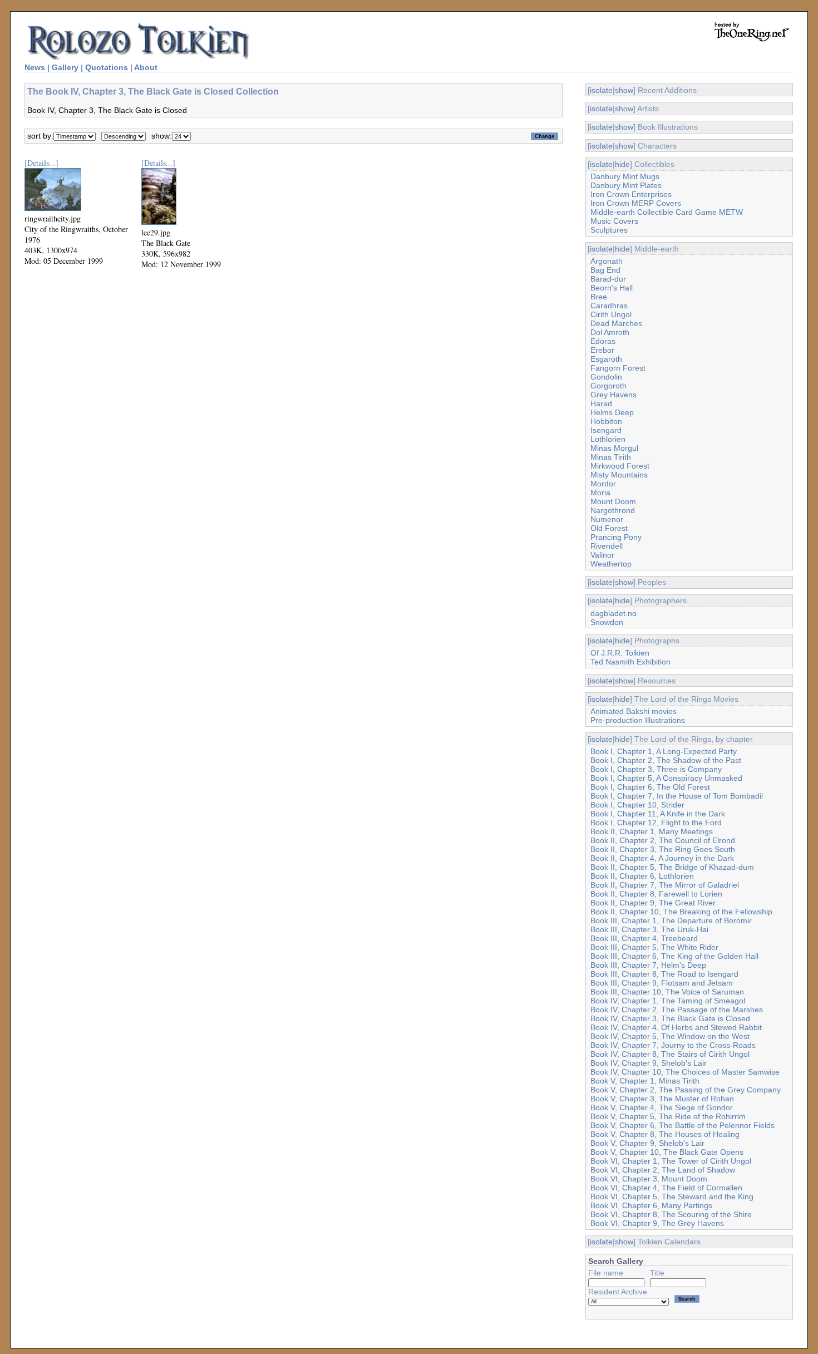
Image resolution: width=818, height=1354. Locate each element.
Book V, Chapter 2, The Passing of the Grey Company (685, 1089)
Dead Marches (616, 323)
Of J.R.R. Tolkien (619, 652)
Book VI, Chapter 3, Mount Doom (648, 1178)
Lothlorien (607, 439)
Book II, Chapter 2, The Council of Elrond (662, 840)
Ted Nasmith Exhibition (630, 661)
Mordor (603, 483)
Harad (601, 403)
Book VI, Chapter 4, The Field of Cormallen (666, 1187)
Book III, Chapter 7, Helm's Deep (648, 965)
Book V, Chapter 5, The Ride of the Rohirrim (668, 1116)
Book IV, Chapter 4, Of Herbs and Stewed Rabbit (676, 1027)
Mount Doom (613, 501)
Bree (598, 296)
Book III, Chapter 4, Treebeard (644, 938)
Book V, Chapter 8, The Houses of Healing (665, 1134)
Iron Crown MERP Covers (635, 203)
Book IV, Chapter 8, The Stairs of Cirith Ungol (670, 1054)
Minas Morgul (614, 448)
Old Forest (609, 528)
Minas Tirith (610, 456)
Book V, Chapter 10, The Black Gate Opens (666, 1152)
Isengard (606, 430)
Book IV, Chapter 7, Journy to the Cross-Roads (673, 1045)
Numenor (606, 519)
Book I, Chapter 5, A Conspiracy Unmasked (666, 778)
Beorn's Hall (611, 287)
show (624, 90)
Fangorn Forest (617, 367)
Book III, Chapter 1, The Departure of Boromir (671, 920)
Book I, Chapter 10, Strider (637, 804)
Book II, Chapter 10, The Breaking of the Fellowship (681, 911)
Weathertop (611, 563)
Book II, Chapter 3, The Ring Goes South (662, 849)
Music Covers (614, 220)
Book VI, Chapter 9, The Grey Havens (657, 1223)
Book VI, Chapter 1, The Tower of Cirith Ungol (670, 1160)
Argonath (606, 261)
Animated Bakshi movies (633, 711)
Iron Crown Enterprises (631, 194)
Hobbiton (606, 421)
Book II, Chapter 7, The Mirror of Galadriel (664, 884)
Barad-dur (608, 278)
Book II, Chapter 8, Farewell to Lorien (656, 893)
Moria (600, 492)
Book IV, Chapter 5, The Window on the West (670, 1036)
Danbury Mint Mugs (624, 176)
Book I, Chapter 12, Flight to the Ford (656, 822)
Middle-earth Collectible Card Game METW (666, 212)
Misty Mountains (619, 474)
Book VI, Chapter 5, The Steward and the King (671, 1196)
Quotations (106, 67)
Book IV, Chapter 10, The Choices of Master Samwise (685, 1071)
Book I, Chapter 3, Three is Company (656, 769)
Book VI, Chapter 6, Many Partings (651, 1205)
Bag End (605, 269)
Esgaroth (606, 358)
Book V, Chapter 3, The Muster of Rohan (662, 1098)
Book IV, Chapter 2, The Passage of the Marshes (676, 1009)
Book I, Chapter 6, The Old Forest (650, 786)
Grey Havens (613, 394)
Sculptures (609, 229)
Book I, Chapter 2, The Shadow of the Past (665, 760)
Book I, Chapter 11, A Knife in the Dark (657, 813)
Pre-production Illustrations (637, 720)
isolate (601, 90)
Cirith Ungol (611, 314)
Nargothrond (612, 510)
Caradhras (609, 305)
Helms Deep (612, 412)
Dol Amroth (609, 332)
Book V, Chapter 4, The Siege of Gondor (661, 1107)
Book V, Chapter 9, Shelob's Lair (647, 1143)
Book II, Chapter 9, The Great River (653, 902)
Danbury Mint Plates (626, 185)
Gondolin (606, 376)
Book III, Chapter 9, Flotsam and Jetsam (661, 982)
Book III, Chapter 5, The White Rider (654, 947)
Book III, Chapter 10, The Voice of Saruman (667, 991)
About (145, 67)
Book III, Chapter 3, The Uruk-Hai (649, 929)
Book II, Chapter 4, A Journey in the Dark (662, 858)
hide (622, 164)
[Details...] (41, 162)
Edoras (602, 341)
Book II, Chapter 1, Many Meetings (651, 831)
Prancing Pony (616, 537)
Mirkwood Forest (619, 465)
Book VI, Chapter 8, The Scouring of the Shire (671, 1214)
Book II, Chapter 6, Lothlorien (642, 876)
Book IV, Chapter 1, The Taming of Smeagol (667, 1000)
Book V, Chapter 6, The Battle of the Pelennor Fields (682, 1125)
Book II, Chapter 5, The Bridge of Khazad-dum (672, 867)
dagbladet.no (613, 613)
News (34, 67)
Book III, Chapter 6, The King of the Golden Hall (674, 956)
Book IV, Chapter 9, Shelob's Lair (648, 1062)
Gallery (65, 67)
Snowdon (606, 622)
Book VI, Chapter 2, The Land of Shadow (662, 1169)
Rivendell (606, 545)
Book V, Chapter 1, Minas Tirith (644, 1080)
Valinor (602, 554)
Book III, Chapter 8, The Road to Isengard (664, 973)
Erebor (602, 350)
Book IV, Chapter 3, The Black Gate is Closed (670, 1018)
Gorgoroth (608, 385)
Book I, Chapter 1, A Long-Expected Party (663, 751)
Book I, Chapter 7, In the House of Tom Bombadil (676, 795)
